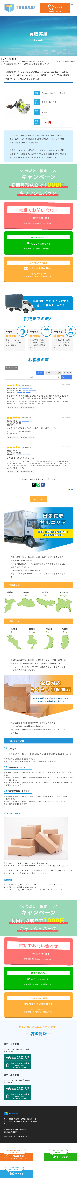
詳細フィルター (66, 377)
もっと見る (38, 499)
